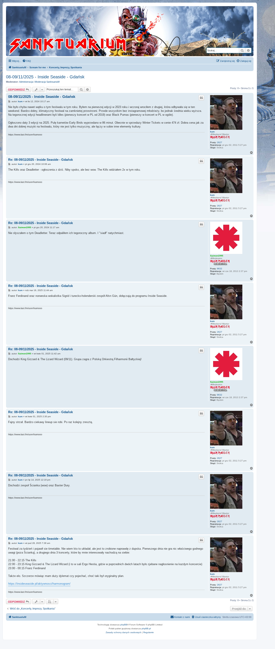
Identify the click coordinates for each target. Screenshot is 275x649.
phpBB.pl (146, 628)
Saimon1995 (216, 256)
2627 (219, 142)
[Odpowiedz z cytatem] (201, 97)
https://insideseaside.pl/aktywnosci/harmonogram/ (39, 583)
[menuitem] (26, 61)
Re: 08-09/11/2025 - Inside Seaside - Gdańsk (40, 159)
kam (212, 131)
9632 (219, 268)
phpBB (123, 624)
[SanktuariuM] (88, 31)
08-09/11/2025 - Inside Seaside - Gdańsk (45, 76)
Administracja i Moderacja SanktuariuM (39, 81)
